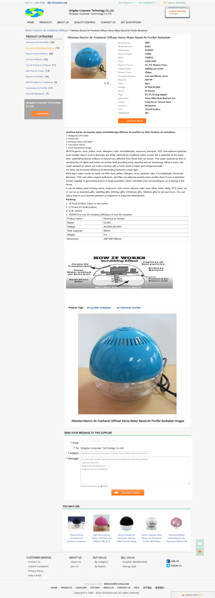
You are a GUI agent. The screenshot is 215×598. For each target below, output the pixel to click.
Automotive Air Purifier (37, 88)
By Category (101, 561)
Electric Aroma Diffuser (37, 53)
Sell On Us (128, 557)
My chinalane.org (57, 2)
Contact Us (108, 22)
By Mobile (100, 566)
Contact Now (43, 113)
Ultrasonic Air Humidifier (38, 42)
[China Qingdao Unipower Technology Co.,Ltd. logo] (42, 17)
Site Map (95, 587)
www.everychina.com (116, 583)
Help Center (35, 575)
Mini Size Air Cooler (35, 70)
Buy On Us (99, 557)
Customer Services (39, 557)
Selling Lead (129, 566)
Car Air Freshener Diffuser (38, 65)
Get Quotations (131, 22)
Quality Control (84, 22)
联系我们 (160, 587)
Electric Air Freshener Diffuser (51, 30)
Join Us (74, 566)
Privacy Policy (35, 570)
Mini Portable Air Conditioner (40, 82)
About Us (63, 22)
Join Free (40, 2)
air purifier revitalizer (99, 307)
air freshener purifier (129, 307)
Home (30, 22)
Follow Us (176, 565)
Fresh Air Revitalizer (35, 93)
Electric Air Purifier (35, 76)
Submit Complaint (38, 566)
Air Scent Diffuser (34, 59)
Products (45, 22)
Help (136, 587)
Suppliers (81, 587)
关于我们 (147, 587)
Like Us (175, 561)
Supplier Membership (134, 561)
